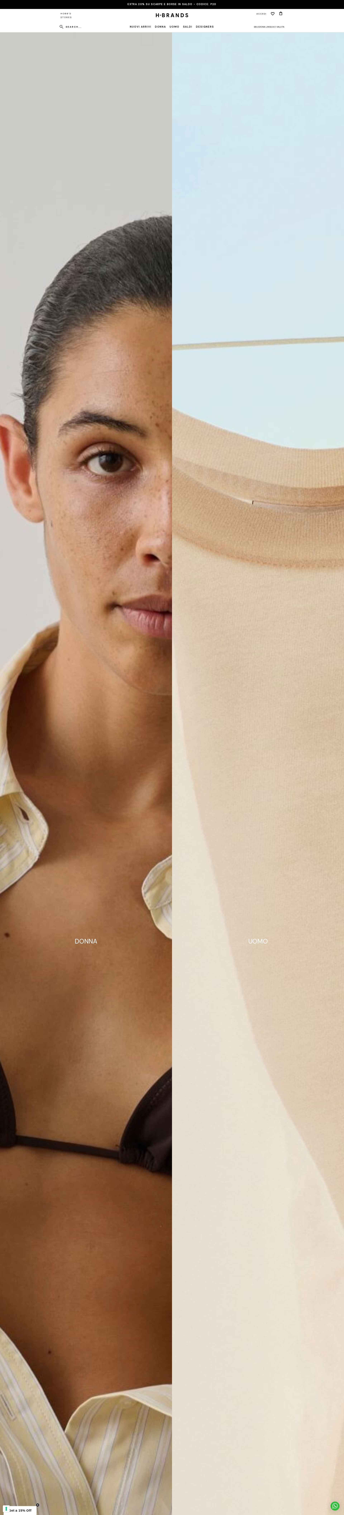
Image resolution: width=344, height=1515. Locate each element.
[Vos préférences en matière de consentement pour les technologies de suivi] (6, 1508)
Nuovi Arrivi (140, 26)
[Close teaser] (37, 1505)
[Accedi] (272, 13)
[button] (20, 1510)
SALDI (187, 26)
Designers (205, 26)
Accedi (261, 13)
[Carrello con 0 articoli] (281, 14)
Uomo (175, 26)
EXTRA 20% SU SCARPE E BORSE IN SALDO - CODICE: (172, 4)
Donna (160, 26)
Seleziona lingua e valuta (269, 26)
